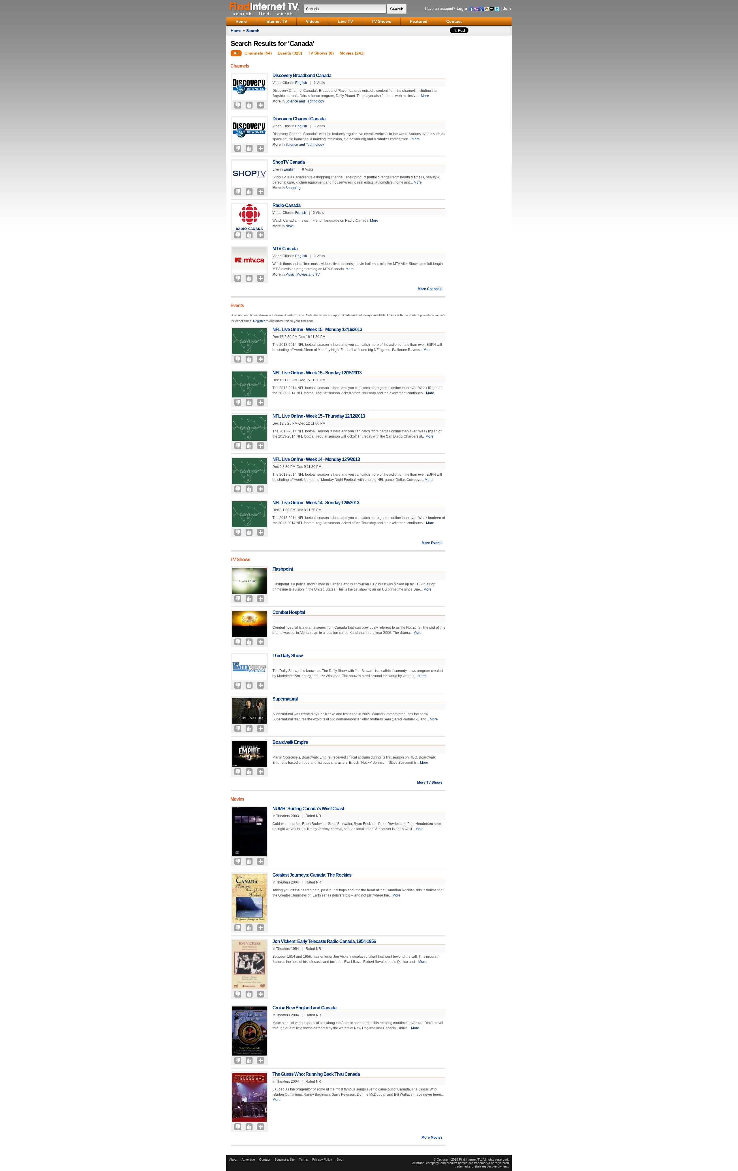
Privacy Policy (322, 1159)
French (300, 213)
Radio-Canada (286, 205)
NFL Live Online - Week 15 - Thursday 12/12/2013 (318, 416)
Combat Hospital (288, 612)
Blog (339, 1159)
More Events (432, 543)
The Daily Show (287, 655)
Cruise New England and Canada (304, 1007)
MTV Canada (285, 248)
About (233, 1159)
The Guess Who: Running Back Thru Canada (316, 1074)
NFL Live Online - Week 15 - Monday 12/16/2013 (317, 329)
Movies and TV (308, 274)
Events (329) (290, 53)
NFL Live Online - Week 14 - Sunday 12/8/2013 (315, 502)
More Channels (430, 289)
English (301, 83)
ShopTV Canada (288, 162)
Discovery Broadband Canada (301, 75)
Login (462, 8)
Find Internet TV (264, 8)
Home (236, 30)
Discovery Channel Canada (298, 118)
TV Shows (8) (321, 53)
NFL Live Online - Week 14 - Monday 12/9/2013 (316, 459)
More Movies (432, 1137)
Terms (303, 1159)
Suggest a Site (284, 1159)
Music (290, 274)
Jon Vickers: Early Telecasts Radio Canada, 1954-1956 (324, 941)
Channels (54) (258, 53)
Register (259, 321)
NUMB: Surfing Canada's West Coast (308, 808)
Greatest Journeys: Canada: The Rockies (311, 875)
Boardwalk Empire (290, 742)
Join (507, 8)
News (289, 226)
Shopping (293, 188)
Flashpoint (282, 569)
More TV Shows (430, 782)
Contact (264, 1159)
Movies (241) (352, 53)
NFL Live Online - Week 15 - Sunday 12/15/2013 (317, 372)
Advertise (248, 1159)
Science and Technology (304, 101)
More (425, 96)
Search (252, 30)
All (236, 53)
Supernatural (285, 698)
